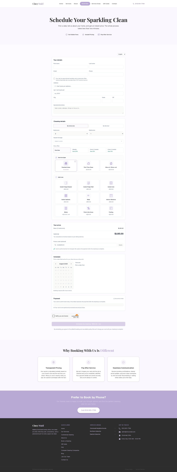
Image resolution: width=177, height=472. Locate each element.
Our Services (65, 431)
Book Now (85, 4)
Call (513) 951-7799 (88, 410)
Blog (62, 453)
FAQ (62, 447)
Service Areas (96, 4)
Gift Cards (106, 4)
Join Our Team (65, 456)
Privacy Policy (128, 469)
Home (61, 4)
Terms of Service (140, 469)
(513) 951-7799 (140, 4)
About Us (64, 438)
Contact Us (64, 460)
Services (68, 4)
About (76, 4)
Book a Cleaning (66, 441)
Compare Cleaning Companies (70, 450)
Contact (114, 4)
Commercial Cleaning (67, 435)
